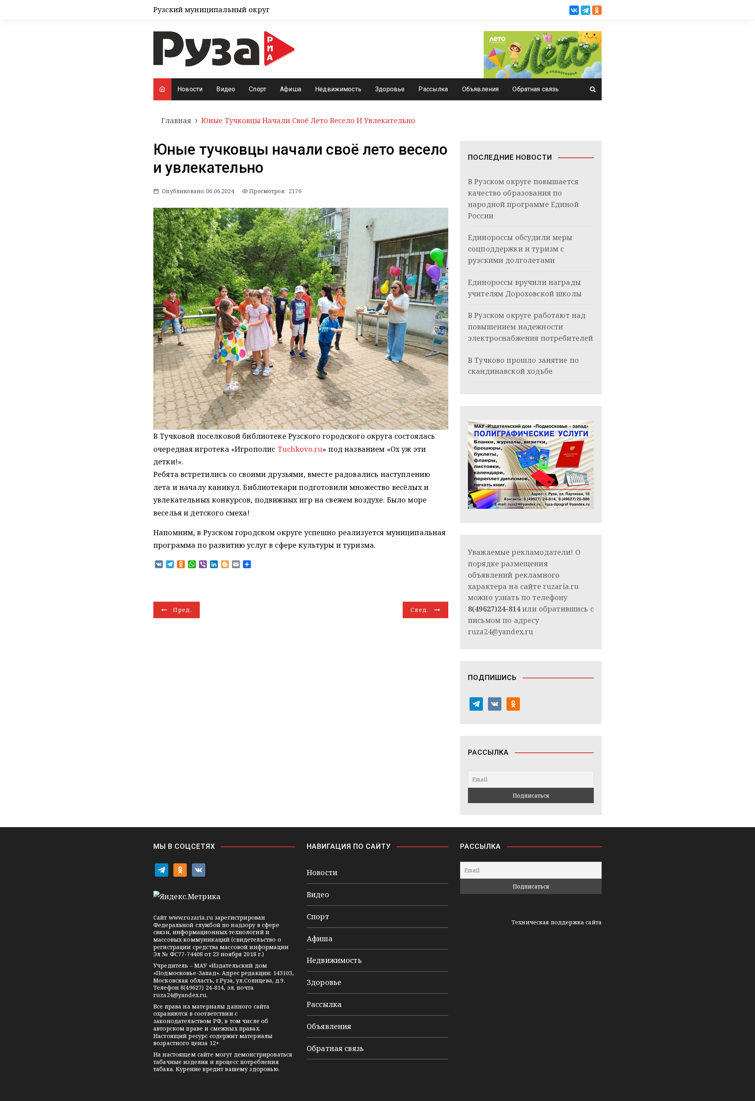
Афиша (290, 89)
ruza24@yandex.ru (500, 631)
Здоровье (390, 89)
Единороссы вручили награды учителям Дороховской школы (525, 287)
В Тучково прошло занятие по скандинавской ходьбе (523, 365)
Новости (190, 89)
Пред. (182, 609)
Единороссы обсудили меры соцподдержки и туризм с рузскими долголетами (520, 249)
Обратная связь (535, 89)
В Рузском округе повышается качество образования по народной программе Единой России (523, 198)
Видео (225, 89)
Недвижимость (338, 89)
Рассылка (433, 89)
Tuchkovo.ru (300, 449)
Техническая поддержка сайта (557, 922)
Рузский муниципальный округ (211, 9)
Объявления (480, 89)
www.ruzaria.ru (191, 917)
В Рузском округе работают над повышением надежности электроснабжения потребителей (530, 326)
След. (420, 609)
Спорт (257, 89)
